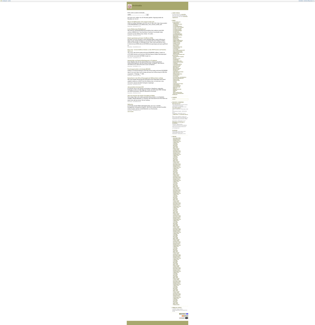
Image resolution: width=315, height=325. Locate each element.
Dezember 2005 (177, 267)
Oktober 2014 (176, 153)
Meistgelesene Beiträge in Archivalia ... (178, 123)
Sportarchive (176, 79)
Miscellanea (176, 67)
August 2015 (176, 142)
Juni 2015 (175, 144)
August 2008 (176, 233)
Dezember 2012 (177, 177)
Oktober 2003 (176, 296)
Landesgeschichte (177, 64)
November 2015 (177, 139)
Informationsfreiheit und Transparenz (178, 55)
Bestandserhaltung (177, 35)
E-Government (176, 42)
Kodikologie (176, 59)
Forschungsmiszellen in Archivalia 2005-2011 (139, 69)
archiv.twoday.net (176, 22)
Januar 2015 (176, 149)
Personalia (175, 76)
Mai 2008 (175, 236)
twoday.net (4, 0)
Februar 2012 (176, 187)
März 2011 (175, 199)
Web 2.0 (175, 88)
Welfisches (130, 104)
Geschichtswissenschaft (179, 50)
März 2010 (175, 212)
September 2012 (177, 180)
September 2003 (177, 297)
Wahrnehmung (176, 87)
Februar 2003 (176, 304)
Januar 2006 (176, 266)
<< (313, 0)
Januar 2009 (176, 227)
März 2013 (175, 173)
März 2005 (175, 277)
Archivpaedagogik (177, 30)
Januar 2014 (176, 162)
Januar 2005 (176, 279)
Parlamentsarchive (177, 74)
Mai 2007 (175, 249)
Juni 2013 (175, 170)
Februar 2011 (176, 200)
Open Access (176, 72)
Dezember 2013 (177, 164)
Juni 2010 (175, 209)
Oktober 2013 (176, 166)
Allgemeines (176, 23)
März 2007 (175, 251)
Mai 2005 (175, 275)
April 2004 (175, 289)
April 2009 (175, 224)
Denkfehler (175, 130)
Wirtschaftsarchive (177, 92)
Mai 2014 (175, 158)
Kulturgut (175, 63)
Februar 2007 (176, 252)
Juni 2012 (175, 183)
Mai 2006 (175, 262)
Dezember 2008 (177, 229)
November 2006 (177, 256)
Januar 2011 (176, 201)
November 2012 (177, 178)
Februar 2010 (176, 213)
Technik (175, 82)
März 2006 (175, 264)
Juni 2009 (175, 222)
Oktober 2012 (176, 179)
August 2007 (176, 246)
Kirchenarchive (176, 58)
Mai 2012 (175, 184)
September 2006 (177, 258)
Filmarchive (176, 45)
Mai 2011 (175, 197)
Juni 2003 (175, 300)
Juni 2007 (175, 248)
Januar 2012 (176, 188)
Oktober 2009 (176, 218)
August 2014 (176, 155)
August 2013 (176, 168)
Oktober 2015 (176, 140)
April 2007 (175, 250)
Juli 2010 (175, 208)
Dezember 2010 (177, 203)
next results (130, 111)
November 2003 (177, 295)
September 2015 (177, 141)
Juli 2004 (175, 286)
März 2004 (175, 290)
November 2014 (177, 152)
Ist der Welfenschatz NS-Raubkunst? (137, 29)
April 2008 (175, 237)
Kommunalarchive (177, 61)
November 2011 (177, 191)
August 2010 (176, 207)
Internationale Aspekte (178, 56)
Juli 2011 (175, 195)
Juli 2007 (175, 247)
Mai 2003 (175, 301)
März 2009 (175, 225)
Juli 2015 (175, 143)
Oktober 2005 (176, 270)
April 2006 (175, 263)
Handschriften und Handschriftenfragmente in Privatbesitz (142, 60)
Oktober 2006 (176, 257)
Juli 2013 (175, 169)
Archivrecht (176, 31)
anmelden (183, 14)
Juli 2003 (175, 299)
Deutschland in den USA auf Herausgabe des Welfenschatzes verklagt (145, 78)
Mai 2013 (175, 171)
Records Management (178, 78)
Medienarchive (176, 66)
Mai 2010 (175, 210)
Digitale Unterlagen (177, 41)
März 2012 (175, 186)
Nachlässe (175, 70)
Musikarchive (176, 69)
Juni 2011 (175, 196)
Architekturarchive (177, 24)
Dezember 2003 (177, 293)
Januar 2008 (176, 240)
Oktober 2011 (176, 192)
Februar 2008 (176, 239)
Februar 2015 (176, 148)
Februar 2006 (176, 265)
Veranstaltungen (177, 85)
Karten (174, 57)
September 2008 (177, 232)
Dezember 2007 (177, 241)
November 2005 (177, 269)
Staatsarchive (176, 80)
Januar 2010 (176, 214)
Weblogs (175, 90)
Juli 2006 (175, 260)
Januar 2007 (176, 253)
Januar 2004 (176, 292)
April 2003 (175, 302)
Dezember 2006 (177, 255)
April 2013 (175, 172)
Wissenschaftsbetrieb (178, 93)
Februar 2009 (176, 226)
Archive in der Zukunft (178, 27)
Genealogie (175, 49)
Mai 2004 (175, 288)
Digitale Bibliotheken (178, 40)
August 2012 (176, 181)
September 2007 (177, 245)
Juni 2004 (175, 287)
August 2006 (176, 259)
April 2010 (175, 211)
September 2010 (177, 206)
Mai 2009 (175, 223)
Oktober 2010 (176, 205)
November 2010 (177, 204)
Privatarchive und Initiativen (179, 77)
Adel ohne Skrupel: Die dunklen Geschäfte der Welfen (141, 95)
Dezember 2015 (177, 138)
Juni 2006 (175, 261)
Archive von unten (177, 28)
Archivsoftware (176, 32)
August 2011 (176, 194)
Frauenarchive (176, 48)
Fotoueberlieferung (177, 46)
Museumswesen (177, 68)
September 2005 (177, 271)
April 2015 (175, 146)
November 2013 (177, 165)
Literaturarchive (177, 65)
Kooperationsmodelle (178, 62)
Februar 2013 (176, 174)
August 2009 (176, 220)
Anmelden (301, 0)
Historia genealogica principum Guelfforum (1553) (140, 38)
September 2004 (177, 284)
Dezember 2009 (177, 216)
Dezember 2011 (176, 190)
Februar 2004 (176, 291)
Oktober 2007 (176, 244)
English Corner (176, 43)
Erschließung (176, 44)
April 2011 (175, 198)
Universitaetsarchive (178, 83)
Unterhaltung (176, 84)
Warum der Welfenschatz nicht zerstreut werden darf (141, 21)
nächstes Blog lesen (308, 0)
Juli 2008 (175, 234)
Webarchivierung (177, 89)
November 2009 (177, 217)
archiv (9, 0)
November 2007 (177, 243)
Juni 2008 (175, 235)
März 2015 (175, 147)
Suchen (175, 81)
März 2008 (175, 238)
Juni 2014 (175, 157)
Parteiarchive (176, 75)
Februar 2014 (176, 161)
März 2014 (175, 160)
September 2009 (177, 219)
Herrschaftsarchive (177, 51)
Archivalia (137, 5)
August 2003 (176, 298)
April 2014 (175, 159)
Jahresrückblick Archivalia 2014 (136, 87)
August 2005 (176, 272)
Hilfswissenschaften (178, 52)
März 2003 (175, 303)
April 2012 (175, 185)
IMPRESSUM (176, 53)
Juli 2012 (175, 182)
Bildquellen (175, 38)
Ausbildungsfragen (177, 34)
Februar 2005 (176, 278)
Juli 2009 (175, 221)
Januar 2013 (176, 175)
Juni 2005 (175, 274)
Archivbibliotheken (177, 26)
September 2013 (177, 167)
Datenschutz (176, 39)
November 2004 (177, 282)
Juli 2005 (175, 273)
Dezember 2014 (177, 151)
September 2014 (177, 154)
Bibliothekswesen (177, 37)
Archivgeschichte (177, 29)
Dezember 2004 (177, 281)
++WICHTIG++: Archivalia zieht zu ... (180, 115)
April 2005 (175, 276)
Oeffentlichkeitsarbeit (178, 71)
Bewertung (175, 36)
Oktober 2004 (176, 283)
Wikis (174, 91)
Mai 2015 (175, 145)
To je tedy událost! (176, 108)
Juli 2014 (175, 156)
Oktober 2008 (176, 231)
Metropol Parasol (176, 103)
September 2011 (177, 193)
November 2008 (177, 230)
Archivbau (175, 25)
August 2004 (176, 285)
